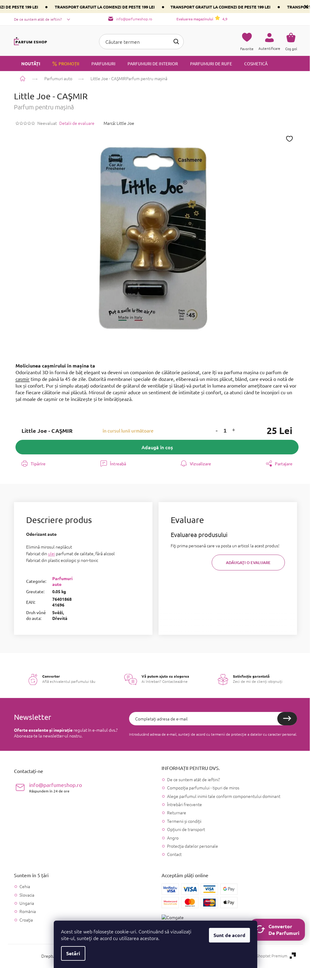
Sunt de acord (229, 935)
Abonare (287, 718)
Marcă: (119, 123)
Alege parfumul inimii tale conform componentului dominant (223, 796)
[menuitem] (27, 63)
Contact (174, 854)
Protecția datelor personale (192, 846)
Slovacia (26, 895)
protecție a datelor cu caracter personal (263, 734)
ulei (51, 553)
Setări (73, 953)
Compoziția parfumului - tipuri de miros (203, 788)
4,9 (201, 18)
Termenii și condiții (184, 821)
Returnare (176, 812)
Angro (173, 838)
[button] (217, 430)
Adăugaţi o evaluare (248, 562)
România (27, 911)
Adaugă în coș (157, 447)
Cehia (24, 886)
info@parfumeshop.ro (55, 787)
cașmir (22, 379)
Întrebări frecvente (184, 804)
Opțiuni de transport (186, 829)
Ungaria (26, 903)
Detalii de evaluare (76, 123)
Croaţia (26, 920)
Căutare (176, 41)
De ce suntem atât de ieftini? (38, 19)
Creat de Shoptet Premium (263, 956)
